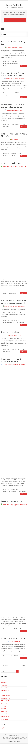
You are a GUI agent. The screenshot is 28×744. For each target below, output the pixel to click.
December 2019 (5, 695)
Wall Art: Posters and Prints (14, 737)
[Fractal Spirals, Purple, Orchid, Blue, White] (14, 139)
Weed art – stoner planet (11, 501)
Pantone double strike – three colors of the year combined (13, 301)
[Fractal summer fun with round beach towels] (14, 364)
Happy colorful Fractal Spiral (13, 638)
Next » (23, 665)
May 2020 (3, 682)
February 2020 (5, 690)
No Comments (6, 65)
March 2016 (4, 714)
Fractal (4, 63)
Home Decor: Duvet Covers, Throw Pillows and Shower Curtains (15, 738)
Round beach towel (11, 491)
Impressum (11, 741)
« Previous (5, 665)
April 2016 (4, 711)
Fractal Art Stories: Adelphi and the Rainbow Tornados (12, 74)
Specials (19, 740)
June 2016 (3, 706)
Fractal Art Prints (14, 5)
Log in (2, 728)
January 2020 (4, 693)
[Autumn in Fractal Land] (14, 166)
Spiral (16, 63)
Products (6, 737)
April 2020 (4, 685)
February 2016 (5, 716)
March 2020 (4, 687)
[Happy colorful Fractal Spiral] (14, 641)
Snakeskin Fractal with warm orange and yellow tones (13, 105)
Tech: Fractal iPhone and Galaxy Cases (15, 739)
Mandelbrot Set (10, 322)
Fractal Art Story (11, 63)
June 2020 (3, 680)
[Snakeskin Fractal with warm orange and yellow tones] (14, 110)
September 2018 (5, 698)
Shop (15, 20)
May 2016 (3, 708)
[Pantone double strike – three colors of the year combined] (14, 306)
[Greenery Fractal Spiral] (14, 335)
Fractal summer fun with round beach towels (11, 360)
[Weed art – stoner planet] (14, 504)
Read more (23, 65)
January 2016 (4, 719)
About (23, 740)
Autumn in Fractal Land (11, 163)
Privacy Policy (17, 741)
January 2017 (4, 703)
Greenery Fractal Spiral (11, 332)
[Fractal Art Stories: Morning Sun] (14, 47)
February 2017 (5, 701)
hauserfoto (6, 61)
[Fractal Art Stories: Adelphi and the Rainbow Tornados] (14, 78)
